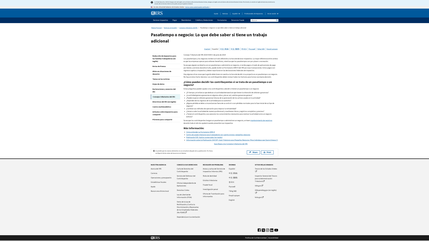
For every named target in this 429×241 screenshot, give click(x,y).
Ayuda (216, 14)
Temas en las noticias (161, 79)
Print (269, 152)
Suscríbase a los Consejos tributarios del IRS (231, 144)
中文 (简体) (224, 49)
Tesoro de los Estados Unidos (266, 169)
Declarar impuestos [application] (160, 20)
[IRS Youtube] (276, 229)
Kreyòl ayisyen (272, 49)
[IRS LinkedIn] (271, 229)
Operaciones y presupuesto (161, 178)
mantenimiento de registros (261, 120)
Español (235, 14)
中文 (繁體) (235, 49)
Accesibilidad (273, 238)
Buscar (276, 20)
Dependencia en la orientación (188, 217)
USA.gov (258, 186)
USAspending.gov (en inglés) (266, 190)
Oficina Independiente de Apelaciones (186, 184)
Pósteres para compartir (162, 119)
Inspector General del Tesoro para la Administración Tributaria (266, 178)
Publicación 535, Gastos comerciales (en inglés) (204, 137)
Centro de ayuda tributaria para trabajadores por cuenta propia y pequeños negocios (218, 135)
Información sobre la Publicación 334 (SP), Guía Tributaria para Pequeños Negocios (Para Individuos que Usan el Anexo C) (232, 140)
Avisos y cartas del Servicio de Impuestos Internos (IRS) (214, 170)
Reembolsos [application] (186, 20)
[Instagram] (267, 229)
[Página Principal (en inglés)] (157, 12)
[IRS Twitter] (263, 229)
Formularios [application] (222, 20)
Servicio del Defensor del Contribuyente (186, 177)
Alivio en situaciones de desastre (161, 72)
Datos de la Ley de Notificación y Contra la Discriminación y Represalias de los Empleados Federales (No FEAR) (188, 207)
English (207, 49)
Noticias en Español (170, 28)
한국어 (244, 49)
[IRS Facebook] (259, 229)
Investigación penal (210, 189)
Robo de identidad (210, 176)
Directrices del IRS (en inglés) (164, 102)
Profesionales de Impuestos (253, 14)
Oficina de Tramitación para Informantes (213, 195)
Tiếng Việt (261, 49)
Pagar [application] (174, 20)
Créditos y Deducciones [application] (204, 20)
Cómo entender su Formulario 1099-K (200, 132)
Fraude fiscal (207, 185)
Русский (252, 49)
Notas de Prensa (159, 66)
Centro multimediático (161, 107)
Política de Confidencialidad (255, 238)
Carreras (154, 173)
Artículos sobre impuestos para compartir (165, 113)
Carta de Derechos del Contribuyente (185, 170)
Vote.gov (258, 197)
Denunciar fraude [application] (237, 20)
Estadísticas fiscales (158, 182)
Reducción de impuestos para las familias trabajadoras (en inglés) (164, 58)
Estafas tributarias (210, 180)
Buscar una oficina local (160, 191)
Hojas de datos (158, 84)
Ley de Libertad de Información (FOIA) (184, 195)
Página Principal (156, 28)
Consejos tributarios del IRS (188, 28)
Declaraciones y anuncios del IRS (164, 90)
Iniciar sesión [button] (271, 14)
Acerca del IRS (156, 169)
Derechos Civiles (183, 190)
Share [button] (255, 152)
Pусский (232, 186)
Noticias (225, 14)
